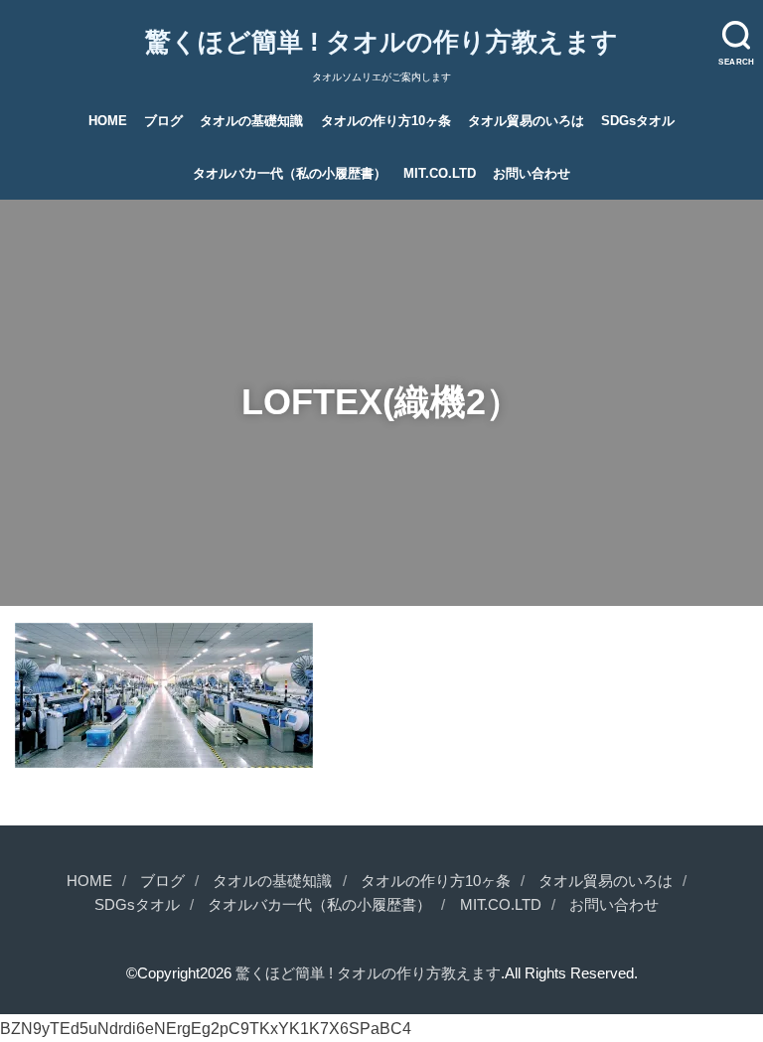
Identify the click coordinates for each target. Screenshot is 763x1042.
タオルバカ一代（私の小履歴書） (289, 173)
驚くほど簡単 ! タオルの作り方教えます (381, 42)
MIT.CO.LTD (439, 173)
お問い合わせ (531, 173)
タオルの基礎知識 (251, 120)
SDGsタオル (638, 120)
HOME (107, 120)
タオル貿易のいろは (526, 120)
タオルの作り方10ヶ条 (386, 120)
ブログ (163, 120)
